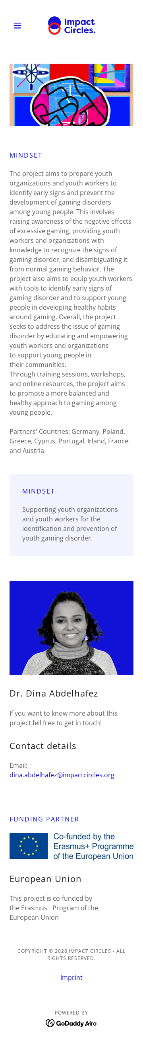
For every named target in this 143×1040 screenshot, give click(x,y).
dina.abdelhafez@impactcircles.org (62, 775)
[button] (19, 25)
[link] (71, 25)
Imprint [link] (71, 977)
